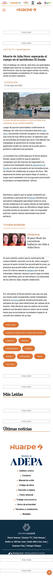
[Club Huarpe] (4, 3)
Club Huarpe (39, 537)
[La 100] (32, 3)
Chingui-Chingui (33, 546)
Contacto (26, 475)
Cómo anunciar (26, 495)
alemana (10, 341)
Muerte (9, 356)
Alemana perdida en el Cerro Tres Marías (24, 333)
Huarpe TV (27, 537)
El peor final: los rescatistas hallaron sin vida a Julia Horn (38, 243)
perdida (24, 341)
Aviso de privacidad (26, 504)
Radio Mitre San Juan (37, 542)
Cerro (39, 356)
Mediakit (27, 514)
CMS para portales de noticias (29, 553)
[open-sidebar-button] (4, 10)
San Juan (10, 364)
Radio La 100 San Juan (15, 542)
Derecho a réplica (26, 490)
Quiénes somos (26, 471)
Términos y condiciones (26, 509)
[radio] (39, 2)
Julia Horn (11, 325)
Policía (32, 198)
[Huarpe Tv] (15, 3)
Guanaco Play (18, 546)
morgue (14, 300)
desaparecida (12, 348)
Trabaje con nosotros (26, 499)
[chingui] (26, 3)
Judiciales (8, 50)
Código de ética (26, 485)
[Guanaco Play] (47, 3)
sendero (30, 270)
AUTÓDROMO (25, 356)
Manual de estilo (26, 480)
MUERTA (28, 348)
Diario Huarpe (14, 537)
